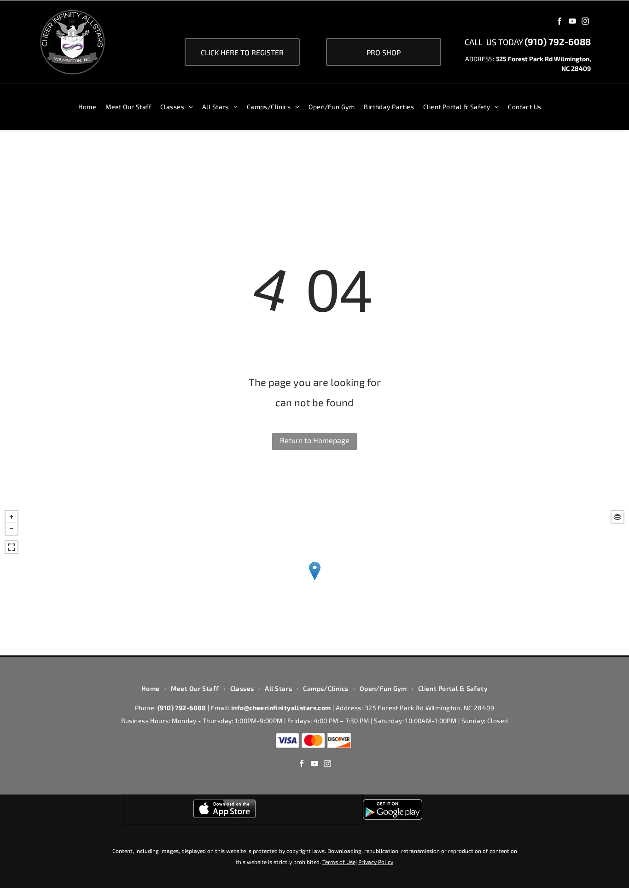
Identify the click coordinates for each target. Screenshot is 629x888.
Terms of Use (338, 862)
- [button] (11, 529)
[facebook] (559, 22)
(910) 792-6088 (557, 41)
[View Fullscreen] (11, 547)
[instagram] (585, 22)
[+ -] (314, 580)
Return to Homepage (314, 440)
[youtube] (572, 22)
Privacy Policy (375, 862)
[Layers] (617, 517)
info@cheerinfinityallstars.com (281, 708)
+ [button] (11, 517)
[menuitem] (91, 106)
